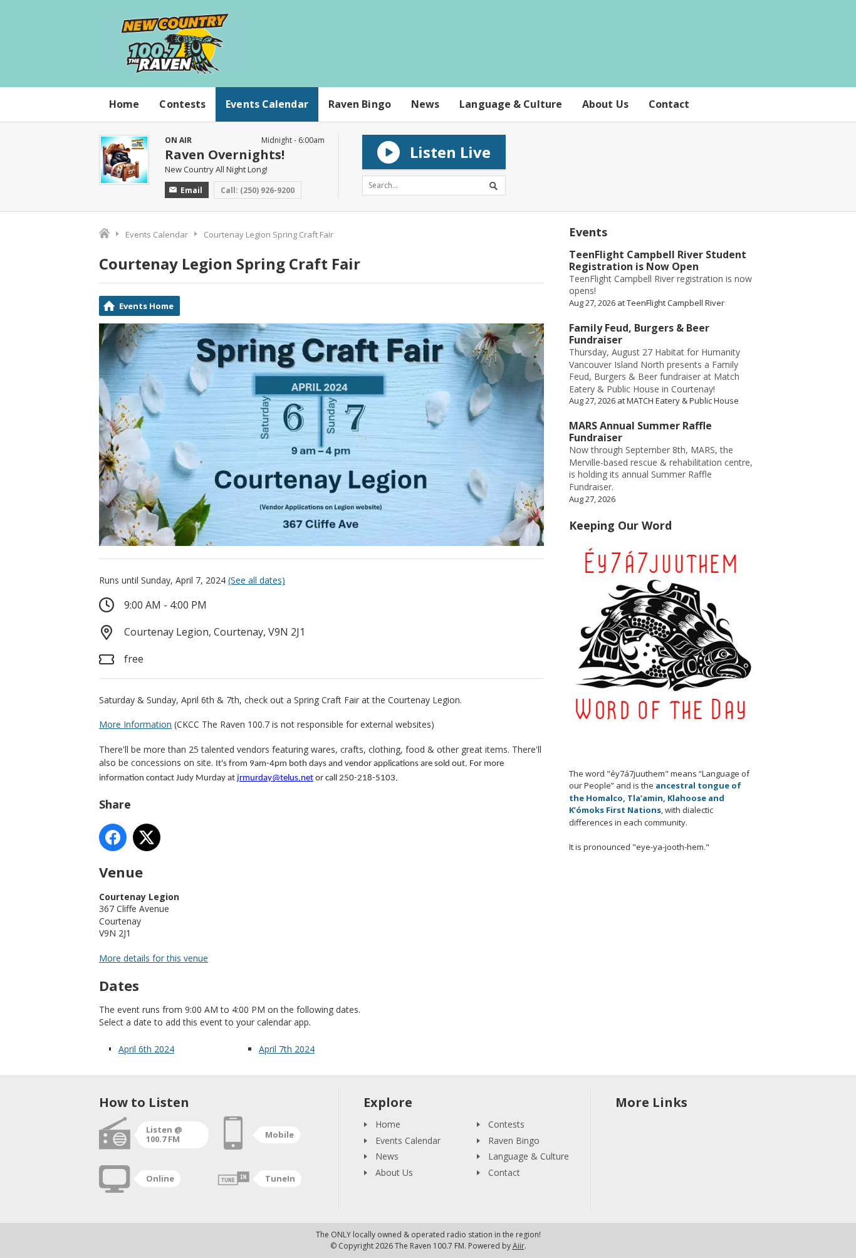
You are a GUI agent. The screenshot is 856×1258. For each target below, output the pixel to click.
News (425, 104)
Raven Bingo (359, 104)
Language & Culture (510, 104)
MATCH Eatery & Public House (683, 400)
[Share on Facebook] (113, 837)
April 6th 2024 (146, 1049)
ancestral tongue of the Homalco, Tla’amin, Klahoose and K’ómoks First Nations (655, 797)
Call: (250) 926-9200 (258, 190)
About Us (605, 104)
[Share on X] (146, 837)
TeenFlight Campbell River (675, 302)
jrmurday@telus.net (275, 778)
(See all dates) (256, 580)
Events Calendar (267, 104)
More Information (135, 724)
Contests (182, 104)
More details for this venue (153, 958)
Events (588, 231)
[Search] (495, 185)
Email (191, 190)
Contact (669, 104)
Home (124, 104)
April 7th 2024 (287, 1049)
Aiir (519, 1245)
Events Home (146, 306)
